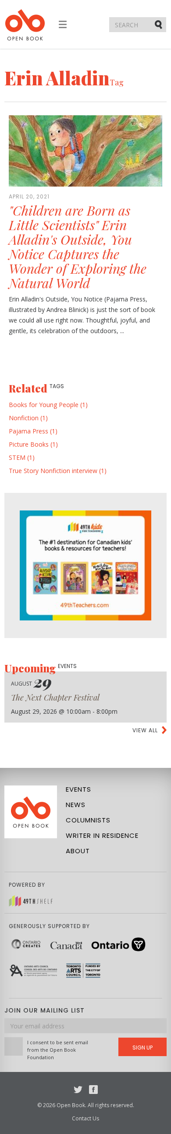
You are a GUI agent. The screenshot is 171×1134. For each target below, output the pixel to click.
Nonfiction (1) (28, 418)
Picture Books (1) (33, 444)
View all (145, 730)
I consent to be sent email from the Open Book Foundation (57, 1050)
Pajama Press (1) (33, 431)
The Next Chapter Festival (55, 697)
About (78, 850)
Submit (159, 24)
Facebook (93, 1089)
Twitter (78, 1089)
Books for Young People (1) (48, 404)
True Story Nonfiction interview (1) (58, 470)
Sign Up (142, 1047)
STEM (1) (22, 457)
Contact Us (85, 1118)
